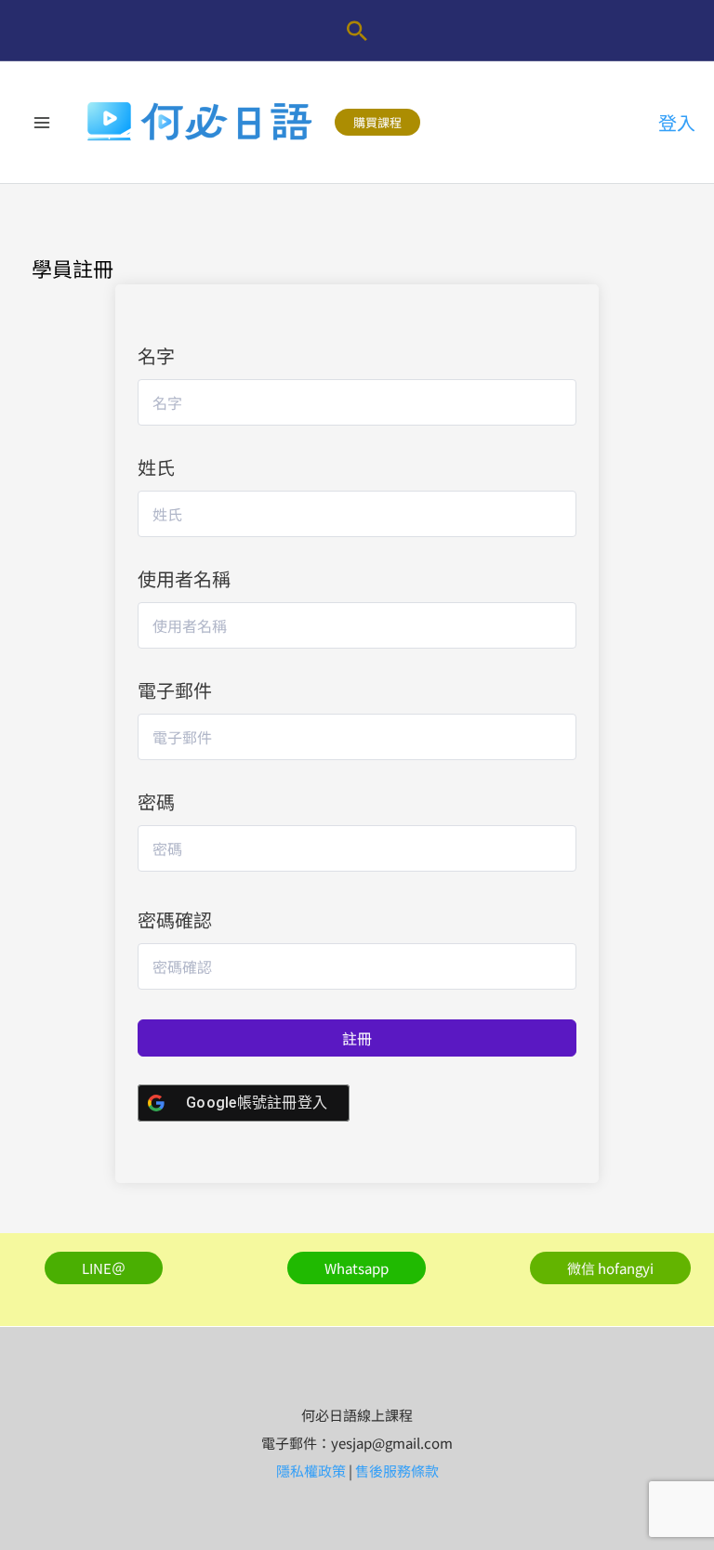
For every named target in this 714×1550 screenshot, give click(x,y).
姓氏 (156, 466)
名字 (156, 355)
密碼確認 (175, 919)
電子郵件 (175, 689)
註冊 (357, 1038)
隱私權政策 (311, 1470)
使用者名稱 (184, 578)
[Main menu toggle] (42, 122)
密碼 (156, 801)
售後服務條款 (397, 1470)
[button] (357, 30)
